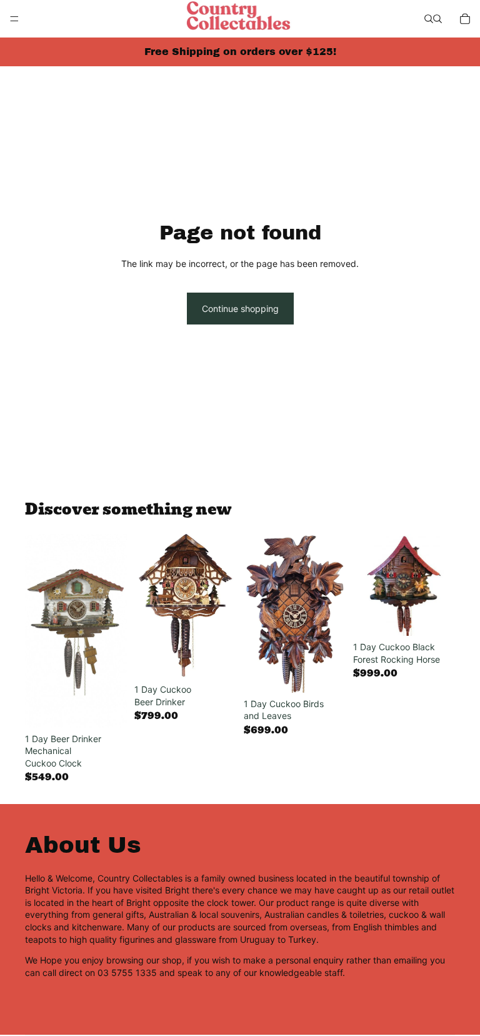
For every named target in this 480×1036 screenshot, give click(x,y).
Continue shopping (240, 308)
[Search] (428, 19)
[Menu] (14, 18)
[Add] (107, 708)
